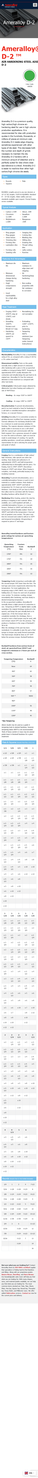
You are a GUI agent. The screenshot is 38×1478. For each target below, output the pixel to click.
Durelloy (16, 1274)
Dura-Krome (29, 1274)
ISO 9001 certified (22, 1267)
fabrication (10, 1293)
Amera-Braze (7, 1274)
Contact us (26, 1293)
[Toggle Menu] (35, 5)
